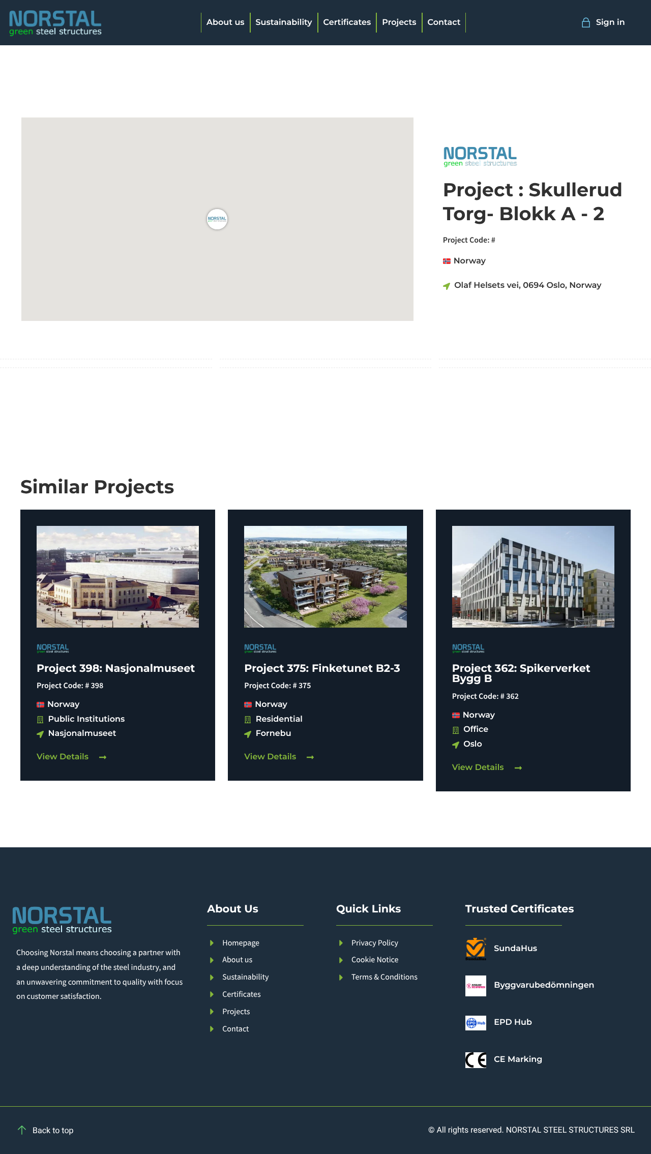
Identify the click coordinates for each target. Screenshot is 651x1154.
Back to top (53, 1130)
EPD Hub (513, 1022)
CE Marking (518, 1059)
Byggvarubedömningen (544, 985)
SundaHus (515, 949)
